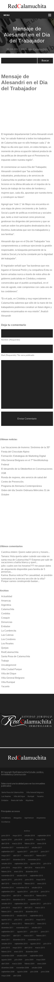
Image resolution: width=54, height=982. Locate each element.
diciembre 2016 (19, 860)
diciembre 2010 (19, 940)
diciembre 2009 (32, 952)
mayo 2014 (5, 896)
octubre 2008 (37, 968)
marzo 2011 (29, 936)
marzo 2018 (17, 844)
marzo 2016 (40, 868)
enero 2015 (41, 884)
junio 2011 (45, 932)
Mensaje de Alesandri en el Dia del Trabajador (27, 35)
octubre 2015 (22, 876)
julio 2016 (47, 864)
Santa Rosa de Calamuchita (15, 656)
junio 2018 (29, 840)
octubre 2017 (37, 848)
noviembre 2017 (22, 848)
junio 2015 (29, 880)
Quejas (4, 648)
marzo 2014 (29, 896)
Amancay (6, 600)
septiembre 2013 (21, 904)
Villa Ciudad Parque (11, 669)
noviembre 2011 (22, 928)
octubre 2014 (37, 888)
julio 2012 (18, 920)
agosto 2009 (6, 960)
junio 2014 (45, 892)
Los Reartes (7, 643)
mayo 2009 (40, 960)
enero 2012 (41, 924)
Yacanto (5, 686)
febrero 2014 (41, 896)
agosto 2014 (22, 892)
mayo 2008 (5, 976)
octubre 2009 (22, 956)
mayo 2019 (17, 836)
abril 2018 (5, 844)
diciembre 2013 (19, 900)
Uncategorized (8, 665)
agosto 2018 (6, 840)
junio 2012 (29, 920)
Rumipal (31, 796)
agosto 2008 (22, 972)
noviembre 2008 (22, 968)
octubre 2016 (6, 864)
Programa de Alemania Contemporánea (21, 486)
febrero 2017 (41, 856)
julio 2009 (18, 960)
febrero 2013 (6, 912)
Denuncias (6, 622)
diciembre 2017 (7, 848)
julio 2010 (47, 944)
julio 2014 (34, 892)
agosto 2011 (22, 932)
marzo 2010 (40, 948)
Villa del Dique (8, 673)
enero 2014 (5, 900)
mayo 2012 (40, 920)
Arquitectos (41, 818)
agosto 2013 (35, 904)
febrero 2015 (29, 884)
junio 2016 (5, 868)
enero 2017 (5, 860)
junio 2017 (45, 852)
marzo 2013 (40, 908)
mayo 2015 (40, 880)
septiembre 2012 (36, 916)
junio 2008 (45, 972)
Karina (4, 575)
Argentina (6, 605)
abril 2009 (5, 964)
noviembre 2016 (34, 860)
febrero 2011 (41, 936)
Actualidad (6, 596)
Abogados (18, 818)
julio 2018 (18, 840)
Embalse (5, 626)
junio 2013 (5, 908)
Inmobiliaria (6, 818)
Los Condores (8, 639)
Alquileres (29, 800)
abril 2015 (5, 884)
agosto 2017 (22, 852)
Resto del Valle (17, 800)
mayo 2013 (17, 908)
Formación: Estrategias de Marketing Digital (23, 456)
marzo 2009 (17, 964)
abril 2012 (5, 924)
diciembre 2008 (7, 968)
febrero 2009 (29, 964)
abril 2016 (28, 868)
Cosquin (5, 618)
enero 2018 (41, 844)
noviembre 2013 (34, 900)
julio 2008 (34, 972)
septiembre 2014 (7, 892)
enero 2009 (41, 964)
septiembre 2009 (36, 956)
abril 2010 (28, 948)
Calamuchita (40, 49)
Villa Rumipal (8, 682)
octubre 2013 (6, 904)
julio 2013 (47, 904)
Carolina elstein (9, 552)
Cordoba (5, 613)
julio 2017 (34, 852)
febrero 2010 (6, 952)
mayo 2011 (5, 936)
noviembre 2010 (34, 940)
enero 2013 (18, 912)
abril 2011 (17, 936)
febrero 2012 (29, 924)
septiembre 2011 (7, 932)
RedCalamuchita (9, 652)
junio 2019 (5, 836)
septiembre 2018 (44, 836)
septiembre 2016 (21, 864)
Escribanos (5, 822)
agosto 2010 (35, 944)
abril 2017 (17, 856)
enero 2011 (5, 940)
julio (3, 566)
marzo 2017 (29, 856)
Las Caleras (7, 635)
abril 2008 (17, 976)
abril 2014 (17, 896)
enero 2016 (18, 872)
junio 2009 (29, 960)
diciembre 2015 (32, 872)
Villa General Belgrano (12, 678)
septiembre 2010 (21, 944)
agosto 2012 (6, 920)
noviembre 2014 (22, 888)
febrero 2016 (6, 872)
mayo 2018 (40, 840)
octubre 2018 (29, 836)
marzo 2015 (17, 884)
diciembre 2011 (7, 928)
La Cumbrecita (8, 630)
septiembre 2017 (7, 852)
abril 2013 (28, 908)
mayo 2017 (5, 856)
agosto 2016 (35, 864)
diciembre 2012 (32, 912)
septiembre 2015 (36, 876)
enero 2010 (18, 952)
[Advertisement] (22, 114)
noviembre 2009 (7, 956)
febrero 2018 (29, 844)
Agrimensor (29, 818)
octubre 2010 (6, 944)
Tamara (5, 556)
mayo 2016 (17, 868)
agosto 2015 (6, 880)
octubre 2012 (22, 916)
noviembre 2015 (7, 876)
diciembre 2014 (7, 888)
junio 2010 (5, 948)
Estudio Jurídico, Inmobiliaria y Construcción (22, 773)
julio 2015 (18, 880)
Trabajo (5, 660)
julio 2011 (34, 932)
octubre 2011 (37, 928)
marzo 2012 (17, 924)
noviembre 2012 (7, 916)
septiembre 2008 (7, 972)
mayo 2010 (17, 948)
